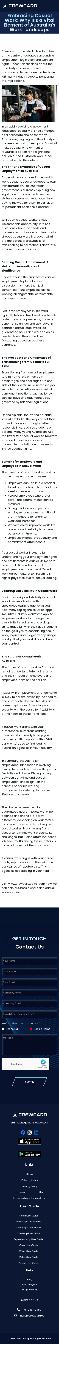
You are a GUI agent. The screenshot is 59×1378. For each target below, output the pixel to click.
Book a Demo (41, 1029)
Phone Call (12, 1029)
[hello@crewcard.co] (29, 1316)
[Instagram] (29, 1132)
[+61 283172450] (29, 1310)
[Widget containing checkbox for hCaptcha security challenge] (25, 1064)
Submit (29, 1082)
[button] (53, 5)
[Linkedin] (36, 1132)
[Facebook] (22, 1132)
